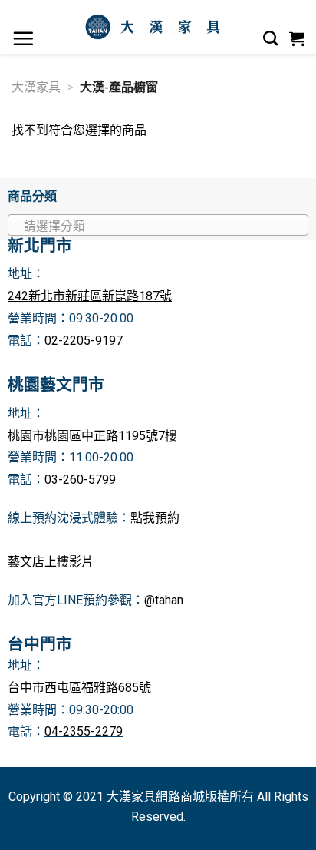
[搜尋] (270, 38)
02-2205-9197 (83, 340)
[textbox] (154, 225)
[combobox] (158, 225)
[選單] (23, 38)
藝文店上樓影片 (51, 561)
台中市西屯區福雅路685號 (79, 687)
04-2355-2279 (83, 731)
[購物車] (297, 38)
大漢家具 (36, 86)
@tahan (163, 600)
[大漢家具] (156, 27)
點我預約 (154, 518)
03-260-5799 (80, 479)
